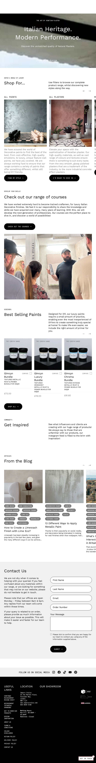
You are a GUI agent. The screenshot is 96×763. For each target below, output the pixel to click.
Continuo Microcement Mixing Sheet (9, 698)
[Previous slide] (84, 91)
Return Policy (9, 737)
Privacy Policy (10, 744)
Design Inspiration (9, 717)
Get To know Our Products (10, 712)
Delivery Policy (10, 740)
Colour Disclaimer (8, 732)
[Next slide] (90, 91)
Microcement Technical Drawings (9, 705)
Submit (57, 649)
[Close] (93, 756)
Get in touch (86, 758)
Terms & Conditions (8, 726)
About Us (7, 722)
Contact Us (8, 747)
